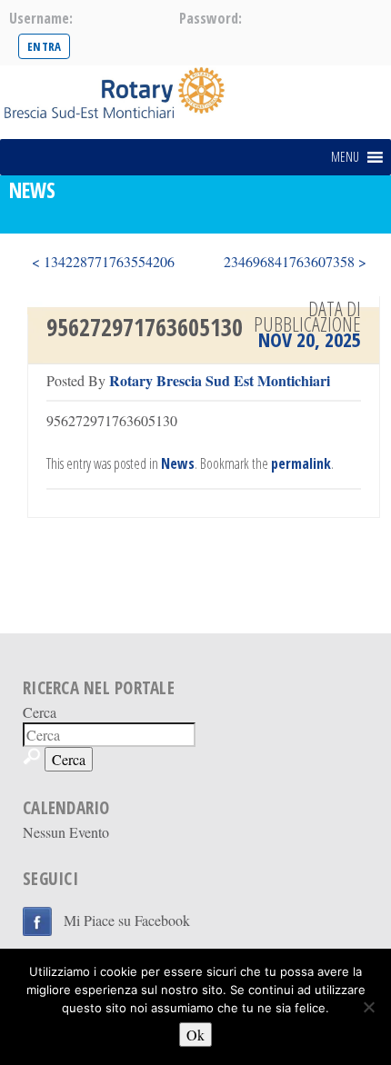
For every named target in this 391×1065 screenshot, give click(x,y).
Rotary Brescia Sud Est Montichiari (219, 380)
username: (41, 18)
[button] (345, 157)
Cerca (39, 712)
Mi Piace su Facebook (127, 920)
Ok (195, 1034)
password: (210, 18)
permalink (301, 463)
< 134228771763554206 (103, 261)
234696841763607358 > (295, 261)
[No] (368, 1007)
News (178, 463)
